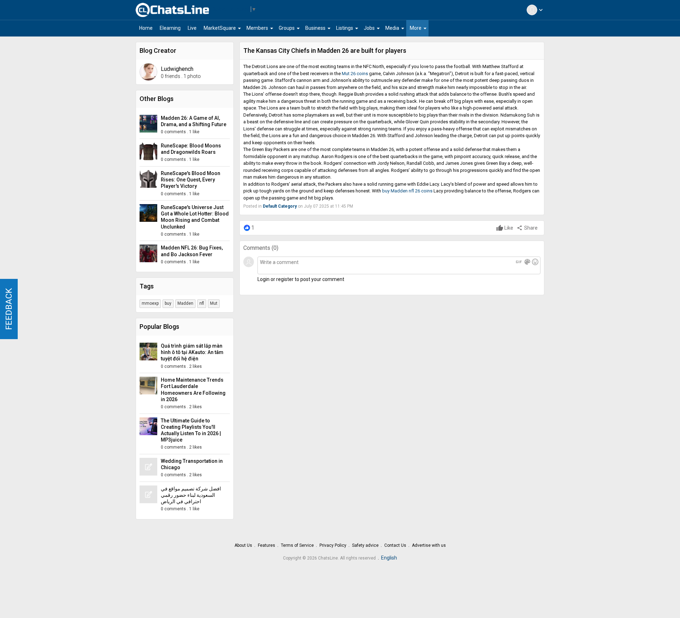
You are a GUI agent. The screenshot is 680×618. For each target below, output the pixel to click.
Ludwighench (177, 69)
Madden (185, 303)
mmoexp (150, 303)
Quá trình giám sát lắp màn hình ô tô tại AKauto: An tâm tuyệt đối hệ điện (192, 352)
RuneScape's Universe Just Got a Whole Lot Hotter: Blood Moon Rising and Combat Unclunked (195, 217)
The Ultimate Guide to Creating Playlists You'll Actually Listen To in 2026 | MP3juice (191, 430)
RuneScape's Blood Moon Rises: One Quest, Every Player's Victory (190, 179)
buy (168, 303)
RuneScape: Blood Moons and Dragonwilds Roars (191, 149)
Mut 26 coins (355, 73)
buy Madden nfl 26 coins (407, 190)
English (389, 558)
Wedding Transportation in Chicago (192, 464)
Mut (213, 303)
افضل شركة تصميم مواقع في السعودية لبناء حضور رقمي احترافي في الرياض (191, 495)
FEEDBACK (9, 309)
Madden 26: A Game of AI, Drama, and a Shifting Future (193, 121)
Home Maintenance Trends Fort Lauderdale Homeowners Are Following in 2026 (193, 389)
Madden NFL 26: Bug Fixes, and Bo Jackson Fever (192, 251)
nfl (201, 303)
